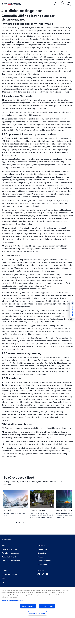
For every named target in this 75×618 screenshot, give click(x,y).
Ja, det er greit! (47, 606)
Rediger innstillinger (37, 613)
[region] (37, 602)
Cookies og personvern (11, 560)
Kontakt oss (42, 549)
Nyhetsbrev (42, 553)
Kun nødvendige (28, 606)
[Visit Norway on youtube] (47, 574)
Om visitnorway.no (9, 549)
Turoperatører (43, 564)
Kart (3, 582)
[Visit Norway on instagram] (43, 574)
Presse (40, 557)
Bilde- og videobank (9, 574)
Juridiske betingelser (10, 557)
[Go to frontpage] (14, 3)
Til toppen (7, 539)
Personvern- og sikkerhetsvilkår (12, 600)
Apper (4, 578)
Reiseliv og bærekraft (10, 553)
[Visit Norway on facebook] (39, 574)
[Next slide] (5, 522)
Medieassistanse (44, 560)
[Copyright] (25, 505)
